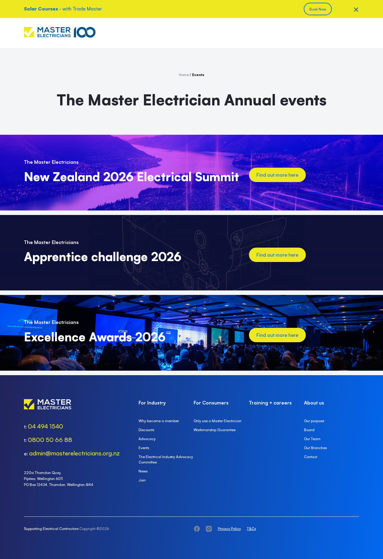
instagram (209, 529)
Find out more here (277, 175)
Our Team (312, 439)
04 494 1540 (45, 426)
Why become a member (159, 421)
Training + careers (270, 403)
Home (184, 74)
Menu (354, 33)
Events (144, 448)
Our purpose (314, 421)
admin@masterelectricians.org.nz (74, 453)
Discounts (146, 430)
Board (309, 430)
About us (314, 403)
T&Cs (251, 528)
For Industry (152, 403)
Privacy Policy (229, 528)
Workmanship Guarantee (214, 430)
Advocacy (147, 439)
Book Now (317, 9)
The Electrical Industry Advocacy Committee (166, 459)
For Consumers (211, 403)
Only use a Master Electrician (217, 421)
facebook (197, 529)
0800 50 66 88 (50, 439)
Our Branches (315, 448)
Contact (310, 457)
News (143, 471)
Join (142, 480)
